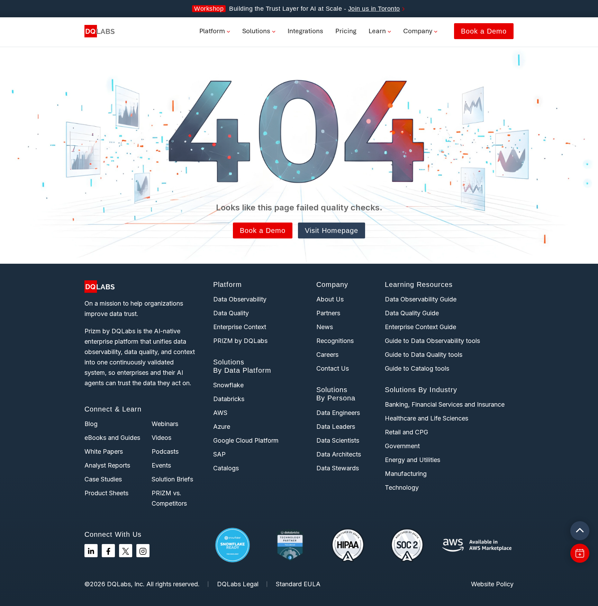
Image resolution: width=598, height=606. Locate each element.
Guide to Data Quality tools (423, 354)
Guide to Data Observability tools (432, 340)
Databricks (228, 399)
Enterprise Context (239, 327)
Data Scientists (337, 440)
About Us (330, 299)
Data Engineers (338, 412)
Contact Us (332, 368)
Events (161, 465)
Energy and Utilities (412, 459)
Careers (327, 354)
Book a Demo (484, 31)
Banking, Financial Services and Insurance (445, 404)
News (324, 327)
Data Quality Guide (412, 313)
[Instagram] (143, 550)
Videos (161, 437)
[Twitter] (125, 550)
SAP (219, 454)
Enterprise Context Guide (420, 327)
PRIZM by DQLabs (240, 340)
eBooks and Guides (112, 437)
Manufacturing (406, 473)
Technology (402, 487)
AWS (220, 412)
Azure (221, 426)
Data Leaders (335, 426)
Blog (91, 423)
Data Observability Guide (420, 299)
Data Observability (239, 299)
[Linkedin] (91, 550)
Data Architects (338, 454)
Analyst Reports (107, 465)
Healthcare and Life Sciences (426, 418)
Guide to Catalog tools (417, 368)
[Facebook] (108, 550)
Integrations (305, 31)
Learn (377, 31)
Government (402, 446)
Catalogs (226, 468)
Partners (328, 313)
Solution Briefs (172, 479)
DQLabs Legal (238, 584)
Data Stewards (337, 468)
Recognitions (335, 340)
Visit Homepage (331, 230)
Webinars (165, 423)
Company (417, 31)
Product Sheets (106, 493)
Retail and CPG (406, 432)
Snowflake (228, 385)
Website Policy (492, 584)
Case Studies (103, 479)
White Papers (103, 451)
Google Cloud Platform (246, 440)
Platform (212, 31)
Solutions (256, 31)
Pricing (345, 31)
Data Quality (231, 313)
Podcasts (165, 451)
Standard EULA (298, 584)
